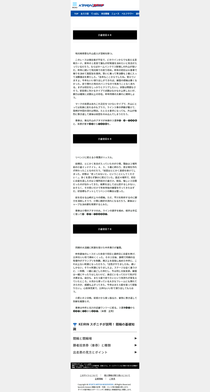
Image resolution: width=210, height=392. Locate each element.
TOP (76, 13)
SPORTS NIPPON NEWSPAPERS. (101, 384)
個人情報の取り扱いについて (117, 375)
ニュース (115, 13)
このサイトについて (89, 375)
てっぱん (95, 13)
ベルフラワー (128, 13)
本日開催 (105, 13)
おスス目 (85, 13)
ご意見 (112, 378)
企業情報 (99, 378)
